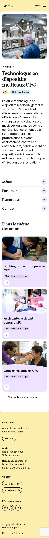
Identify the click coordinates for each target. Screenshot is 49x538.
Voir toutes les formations (23, 397)
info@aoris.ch (12, 490)
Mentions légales (10, 527)
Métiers (9, 66)
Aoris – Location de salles (16, 428)
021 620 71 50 (12, 483)
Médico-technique (20, 92)
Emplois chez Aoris (12, 431)
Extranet (9, 438)
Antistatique (19, 533)
